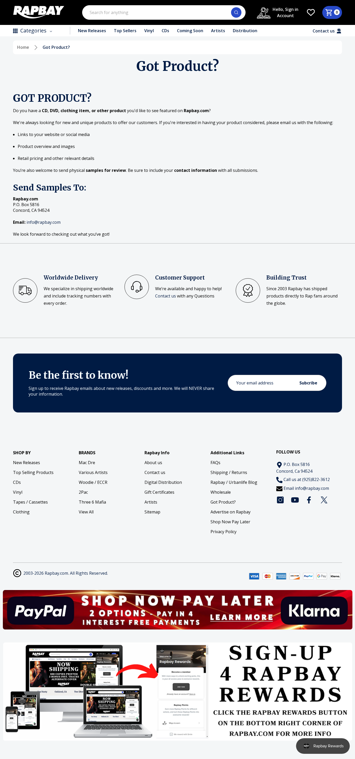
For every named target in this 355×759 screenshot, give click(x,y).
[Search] (236, 12)
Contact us (165, 296)
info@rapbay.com (312, 488)
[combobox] (164, 12)
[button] (177, 609)
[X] (324, 500)
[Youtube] (295, 500)
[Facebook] (309, 500)
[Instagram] (280, 500)
